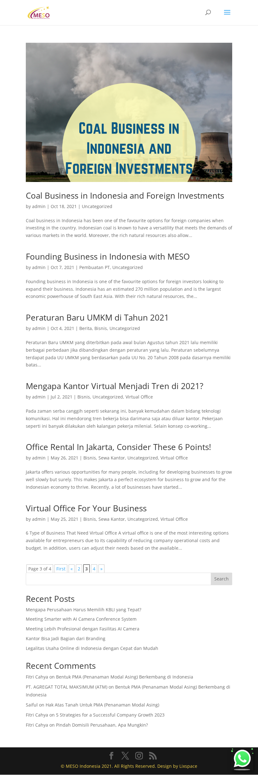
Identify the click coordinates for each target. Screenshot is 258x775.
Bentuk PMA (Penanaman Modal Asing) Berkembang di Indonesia (124, 677)
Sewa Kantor (111, 458)
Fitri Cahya (37, 677)
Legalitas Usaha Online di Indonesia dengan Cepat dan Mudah (92, 648)
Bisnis (100, 328)
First (60, 569)
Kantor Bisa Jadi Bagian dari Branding (65, 638)
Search (221, 579)
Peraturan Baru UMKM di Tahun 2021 (97, 317)
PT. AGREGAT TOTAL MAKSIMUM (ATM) (66, 687)
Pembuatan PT (94, 267)
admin (39, 206)
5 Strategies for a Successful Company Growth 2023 (110, 715)
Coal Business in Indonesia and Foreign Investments (125, 195)
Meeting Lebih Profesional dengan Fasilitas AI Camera (82, 629)
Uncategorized (97, 206)
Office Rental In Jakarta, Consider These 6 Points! (118, 447)
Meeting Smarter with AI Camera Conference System (81, 619)
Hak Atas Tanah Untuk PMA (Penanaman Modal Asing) (102, 705)
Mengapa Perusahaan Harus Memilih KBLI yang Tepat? (83, 610)
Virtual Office (139, 397)
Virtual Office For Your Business (86, 508)
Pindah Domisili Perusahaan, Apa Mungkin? (102, 725)
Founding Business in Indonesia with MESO (108, 256)
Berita (85, 328)
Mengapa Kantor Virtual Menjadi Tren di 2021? (114, 386)
